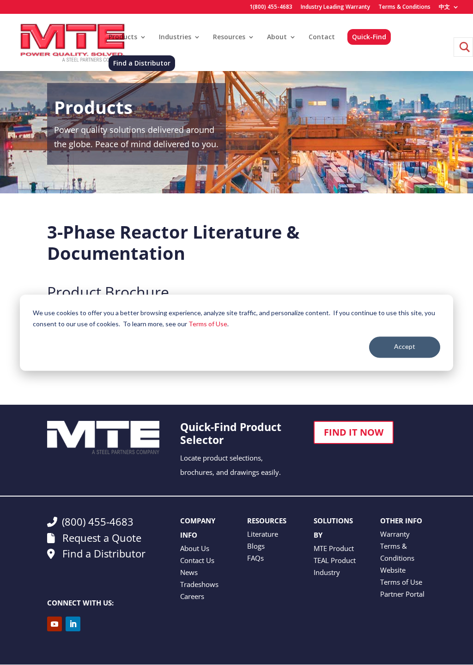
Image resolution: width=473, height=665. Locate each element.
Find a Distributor (141, 63)
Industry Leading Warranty (335, 7)
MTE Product (334, 548)
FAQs (255, 558)
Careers (192, 596)
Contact (322, 37)
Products (123, 37)
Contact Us (197, 560)
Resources (229, 37)
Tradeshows (199, 584)
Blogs (256, 546)
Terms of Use (207, 324)
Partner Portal (402, 594)
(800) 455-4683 (97, 521)
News (189, 572)
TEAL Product (335, 560)
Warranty (395, 534)
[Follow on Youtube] (54, 624)
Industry (327, 572)
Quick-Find (369, 36)
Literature (262, 534)
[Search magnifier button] (463, 47)
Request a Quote (100, 538)
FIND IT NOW (353, 432)
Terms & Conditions (404, 7)
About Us (194, 548)
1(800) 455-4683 (270, 7)
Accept (404, 347)
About (277, 37)
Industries (175, 37)
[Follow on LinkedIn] (73, 624)
